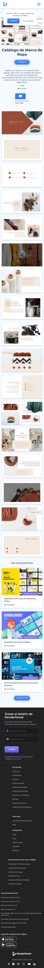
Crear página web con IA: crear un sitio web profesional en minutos (21, 914)
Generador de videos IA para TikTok (13, 923)
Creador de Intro (14, 876)
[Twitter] (23, 964)
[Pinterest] (18, 964)
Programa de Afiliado (20, 787)
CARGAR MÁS (22, 698)
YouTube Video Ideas (8, 927)
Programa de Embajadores (22, 807)
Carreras (15, 779)
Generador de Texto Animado (18, 880)
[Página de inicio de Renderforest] (5, 4)
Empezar (22, 62)
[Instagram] (13, 964)
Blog (14, 824)
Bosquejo (16, 850)
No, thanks (28, 21)
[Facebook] (9, 964)
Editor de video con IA (9, 905)
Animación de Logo (15, 872)
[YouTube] (29, 964)
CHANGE (13, 21)
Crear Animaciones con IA (10, 901)
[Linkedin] (34, 964)
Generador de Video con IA (10, 897)
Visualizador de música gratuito (19, 864)
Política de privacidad (20, 791)
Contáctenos (16, 775)
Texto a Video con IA (8, 909)
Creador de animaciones (17, 868)
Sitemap (15, 799)
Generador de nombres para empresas (15, 919)
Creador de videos (14, 884)
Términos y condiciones (20, 795)
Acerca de (16, 771)
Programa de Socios (19, 803)
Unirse (11, 749)
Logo (14, 838)
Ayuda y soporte (18, 783)
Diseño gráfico (18, 842)
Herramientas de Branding (22, 821)
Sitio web (16, 846)
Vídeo (15, 834)
